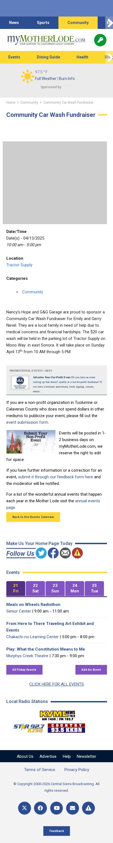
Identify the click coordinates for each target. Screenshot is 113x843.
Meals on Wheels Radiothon (33, 604)
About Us (25, 756)
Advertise (47, 756)
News (14, 22)
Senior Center (18, 611)
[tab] (16, 588)
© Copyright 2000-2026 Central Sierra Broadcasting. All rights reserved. (56, 787)
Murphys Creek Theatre (27, 655)
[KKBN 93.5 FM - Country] (66, 726)
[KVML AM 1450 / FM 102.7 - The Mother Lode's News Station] (57, 714)
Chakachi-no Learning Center (32, 636)
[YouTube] (56, 808)
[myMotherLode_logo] (46, 39)
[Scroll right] (109, 23)
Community (78, 22)
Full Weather (45, 78)
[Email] (72, 808)
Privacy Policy (76, 769)
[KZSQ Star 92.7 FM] (27, 726)
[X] (24, 808)
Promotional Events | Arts (31, 370)
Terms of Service (39, 769)
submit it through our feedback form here (55, 476)
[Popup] (100, 40)
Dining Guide (48, 57)
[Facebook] (40, 808)
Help (67, 756)
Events (14, 57)
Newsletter (86, 756)
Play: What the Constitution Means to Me (45, 649)
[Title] (88, 808)
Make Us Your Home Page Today (39, 543)
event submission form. (27, 422)
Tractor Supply (19, 264)
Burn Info (67, 78)
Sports (43, 22)
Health (82, 57)
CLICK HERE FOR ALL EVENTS (56, 684)
